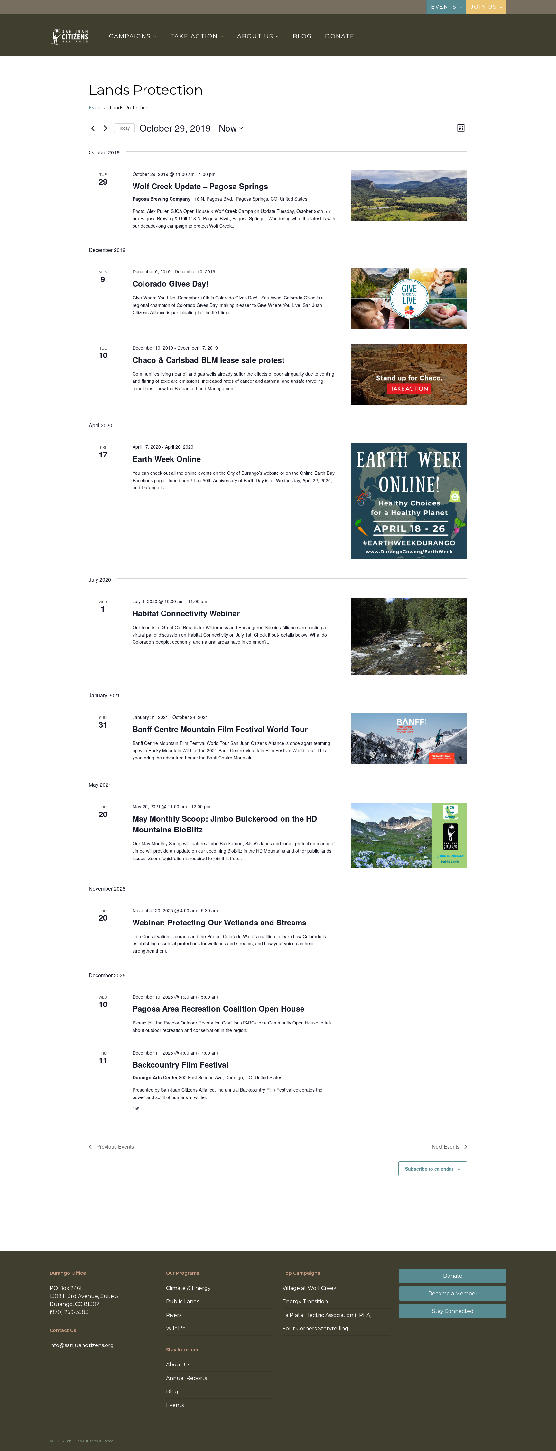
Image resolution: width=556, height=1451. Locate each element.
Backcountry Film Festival (180, 1064)
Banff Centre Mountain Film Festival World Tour (220, 728)
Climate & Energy (188, 1288)
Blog (172, 1392)
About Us (178, 1365)
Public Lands (182, 1302)
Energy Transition (305, 1302)
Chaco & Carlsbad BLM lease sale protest (208, 359)
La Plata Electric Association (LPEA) (327, 1315)
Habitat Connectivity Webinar (186, 613)
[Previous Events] (93, 128)
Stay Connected (453, 1311)
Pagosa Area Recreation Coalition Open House (218, 1008)
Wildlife (176, 1329)
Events (97, 108)
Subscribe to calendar (429, 1168)
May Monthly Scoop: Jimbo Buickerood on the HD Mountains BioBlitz (225, 824)
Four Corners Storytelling (315, 1329)
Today (124, 128)
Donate (452, 1276)
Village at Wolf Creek (310, 1288)
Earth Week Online (167, 458)
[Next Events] (105, 128)
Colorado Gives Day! (170, 283)
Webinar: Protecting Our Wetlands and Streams (219, 922)
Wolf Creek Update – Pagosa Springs (200, 185)
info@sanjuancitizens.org (82, 1345)
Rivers (173, 1315)
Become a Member (452, 1293)
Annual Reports (186, 1378)
